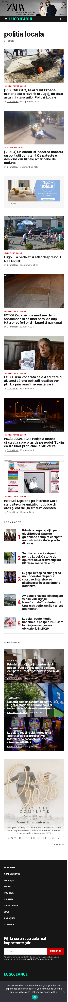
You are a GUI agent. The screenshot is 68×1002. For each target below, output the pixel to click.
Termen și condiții (44, 959)
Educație (12, 661)
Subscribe (55, 951)
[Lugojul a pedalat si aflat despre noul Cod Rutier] (34, 233)
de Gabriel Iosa (14, 678)
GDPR (31, 959)
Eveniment (10, 253)
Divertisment (12, 905)
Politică (9, 893)
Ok (34, 997)
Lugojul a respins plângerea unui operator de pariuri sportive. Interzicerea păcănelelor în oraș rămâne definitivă (41, 579)
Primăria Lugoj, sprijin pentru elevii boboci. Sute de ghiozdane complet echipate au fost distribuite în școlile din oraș (42, 537)
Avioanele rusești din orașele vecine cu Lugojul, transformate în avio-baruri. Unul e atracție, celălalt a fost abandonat (42, 602)
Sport (7, 912)
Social (8, 887)
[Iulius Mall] (34, 8)
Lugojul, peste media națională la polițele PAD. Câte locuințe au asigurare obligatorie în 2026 (42, 623)
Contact (9, 924)
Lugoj (23, 86)
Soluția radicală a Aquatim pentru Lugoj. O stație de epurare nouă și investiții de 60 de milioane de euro (41, 558)
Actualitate (11, 148)
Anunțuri (9, 918)
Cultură (8, 899)
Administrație (12, 86)
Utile (29, 497)
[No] (64, 991)
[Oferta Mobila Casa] (34, 190)
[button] (6, 19)
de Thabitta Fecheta (17, 712)
